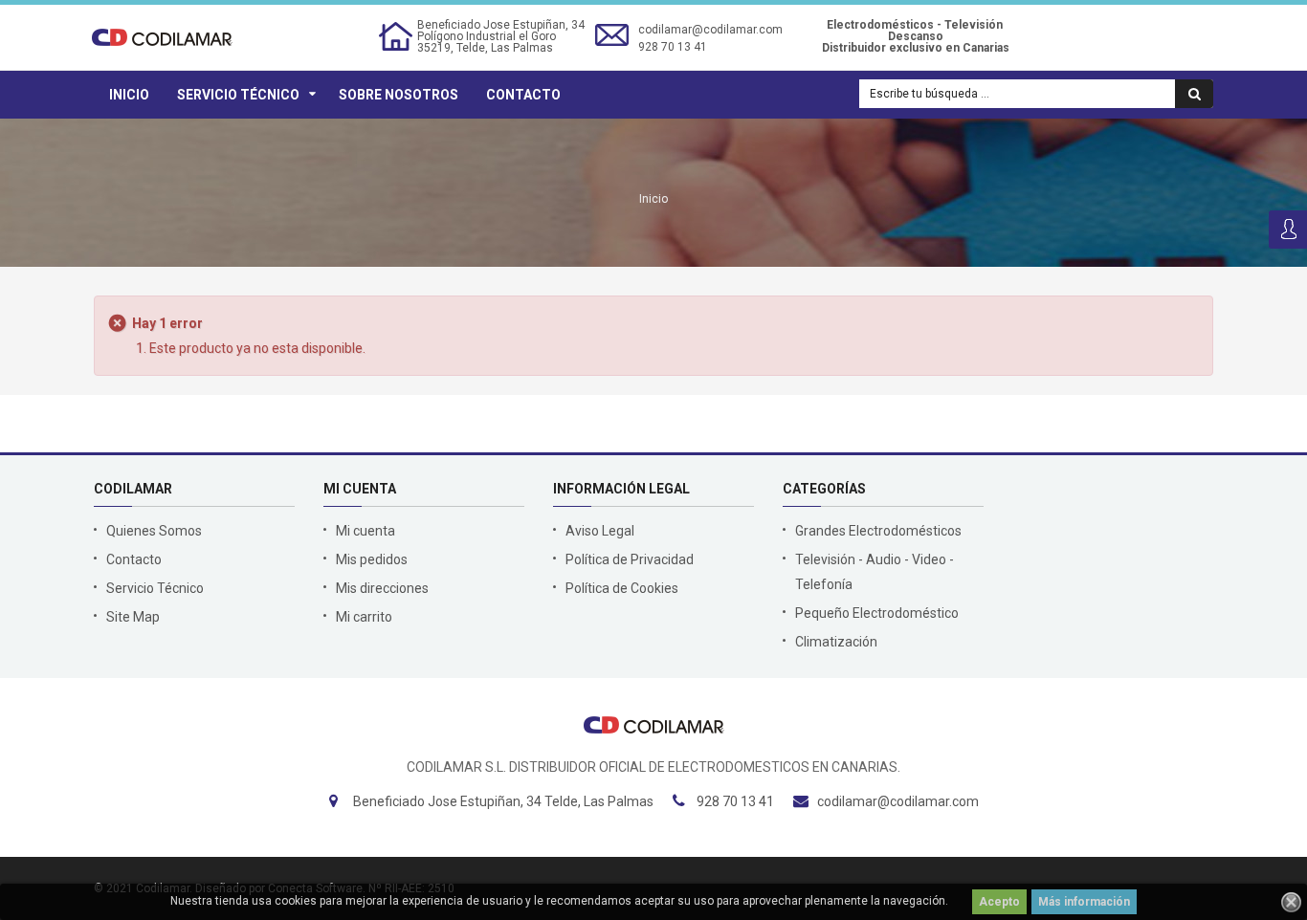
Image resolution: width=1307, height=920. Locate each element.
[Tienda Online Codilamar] (162, 36)
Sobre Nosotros (398, 94)
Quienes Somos (154, 530)
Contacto (523, 94)
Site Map (133, 616)
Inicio (129, 94)
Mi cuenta (365, 530)
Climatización (836, 641)
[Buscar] (1194, 93)
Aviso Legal (599, 530)
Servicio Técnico (238, 94)
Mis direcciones (382, 588)
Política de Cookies (621, 588)
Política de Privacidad (629, 559)
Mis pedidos (372, 559)
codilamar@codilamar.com (710, 29)
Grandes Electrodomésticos (878, 530)
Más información (1084, 902)
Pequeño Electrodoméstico (877, 613)
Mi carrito (364, 616)
